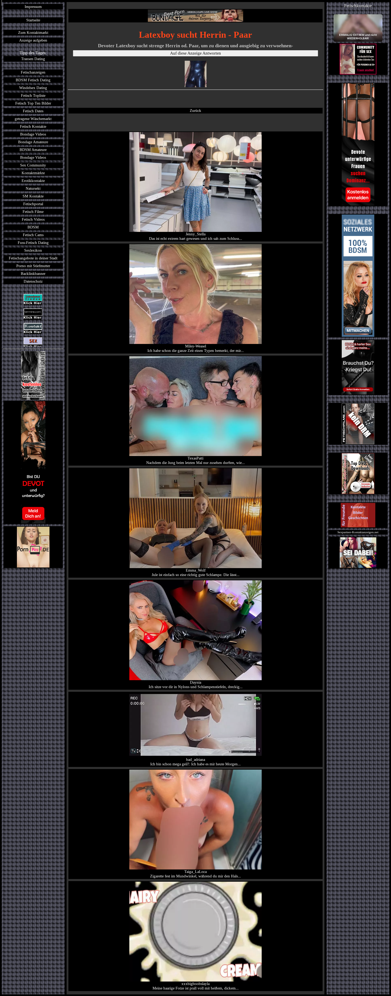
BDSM (33, 227)
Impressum (33, 6)
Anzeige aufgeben (33, 40)
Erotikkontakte (33, 180)
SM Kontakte (33, 196)
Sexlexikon (33, 250)
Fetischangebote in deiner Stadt (33, 258)
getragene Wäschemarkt (33, 119)
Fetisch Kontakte (33, 126)
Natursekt (33, 188)
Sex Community (33, 165)
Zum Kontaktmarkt (33, 32)
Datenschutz (33, 281)
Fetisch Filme (33, 211)
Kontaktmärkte (33, 173)
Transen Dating (33, 59)
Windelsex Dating (33, 88)
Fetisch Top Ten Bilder (33, 103)
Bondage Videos (33, 134)
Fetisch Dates (33, 111)
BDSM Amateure (33, 150)
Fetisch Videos (33, 219)
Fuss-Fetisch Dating (33, 242)
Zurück (195, 110)
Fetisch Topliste (33, 95)
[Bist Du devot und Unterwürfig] (33, 462)
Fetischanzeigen (33, 72)
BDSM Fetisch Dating (33, 80)
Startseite (33, 20)
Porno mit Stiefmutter (33, 266)
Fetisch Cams (33, 235)
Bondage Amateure (33, 142)
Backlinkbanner (33, 273)
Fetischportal (33, 204)
